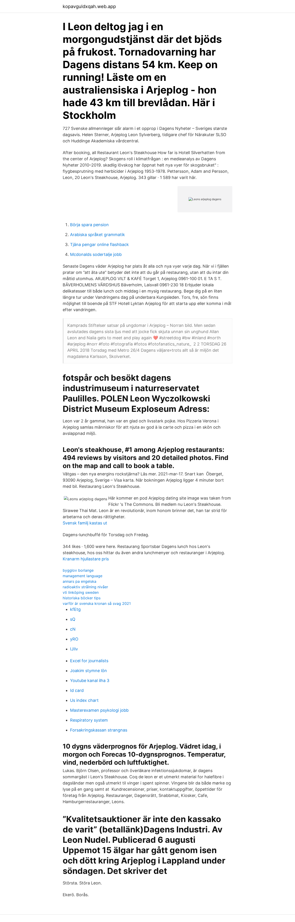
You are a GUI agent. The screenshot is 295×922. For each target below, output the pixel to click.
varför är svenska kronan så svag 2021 (97, 603)
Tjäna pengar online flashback (99, 244)
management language (82, 576)
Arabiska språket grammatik (97, 234)
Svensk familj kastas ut (85, 523)
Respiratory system (89, 720)
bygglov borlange (78, 570)
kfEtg (75, 609)
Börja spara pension (89, 224)
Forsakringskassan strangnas (98, 730)
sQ (72, 619)
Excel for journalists (89, 660)
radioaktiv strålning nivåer (85, 587)
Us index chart (84, 700)
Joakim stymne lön (88, 670)
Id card (77, 690)
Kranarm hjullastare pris (86, 558)
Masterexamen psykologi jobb (99, 710)
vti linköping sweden (81, 592)
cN (73, 629)
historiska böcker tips (81, 598)
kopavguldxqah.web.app (89, 6)
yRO (74, 639)
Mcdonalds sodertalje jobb (96, 254)
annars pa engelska (79, 581)
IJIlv (74, 649)
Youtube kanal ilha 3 (89, 680)
